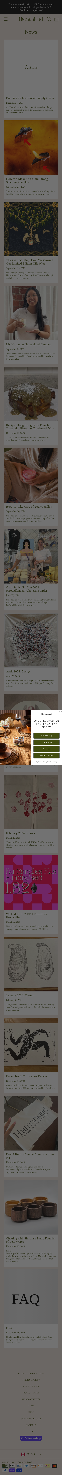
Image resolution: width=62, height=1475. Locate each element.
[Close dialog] (61, 712)
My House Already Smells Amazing (46, 761)
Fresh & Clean (46, 742)
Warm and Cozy (46, 736)
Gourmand (46, 749)
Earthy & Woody (46, 755)
